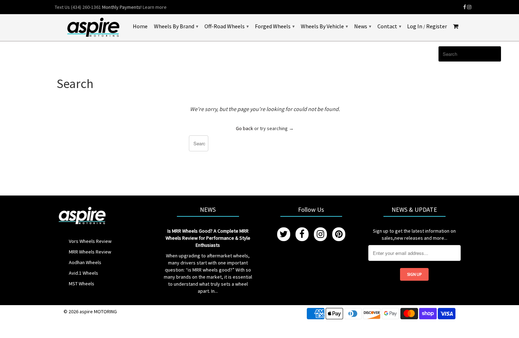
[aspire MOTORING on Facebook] (464, 7)
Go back (244, 128)
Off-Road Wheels (226, 26)
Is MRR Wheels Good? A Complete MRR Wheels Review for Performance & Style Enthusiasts (208, 238)
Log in (414, 26)
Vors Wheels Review (90, 241)
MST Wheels (81, 283)
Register (436, 26)
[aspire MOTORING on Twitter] (283, 234)
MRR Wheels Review (90, 252)
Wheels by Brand (176, 26)
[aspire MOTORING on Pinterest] (338, 234)
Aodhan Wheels (85, 262)
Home (140, 26)
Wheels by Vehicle (324, 26)
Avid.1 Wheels (83, 273)
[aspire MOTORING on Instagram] (469, 7)
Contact (389, 26)
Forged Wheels (274, 26)
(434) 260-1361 (86, 7)
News (362, 26)
